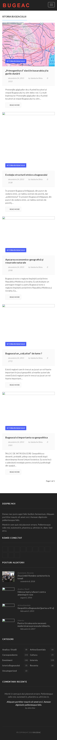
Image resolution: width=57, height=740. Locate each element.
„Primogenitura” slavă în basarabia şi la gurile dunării (26, 72)
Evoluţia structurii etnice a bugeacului (26, 174)
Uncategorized (9, 671)
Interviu (20, 620)
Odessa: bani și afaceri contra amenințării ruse (31, 593)
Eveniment (21, 573)
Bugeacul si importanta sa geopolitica (26, 437)
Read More (15, 105)
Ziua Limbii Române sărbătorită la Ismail (33, 577)
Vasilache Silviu (37, 78)
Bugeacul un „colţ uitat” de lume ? (23, 353)
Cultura (33, 655)
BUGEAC (37, 732)
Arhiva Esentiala (23, 605)
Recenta (30, 573)
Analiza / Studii (23, 589)
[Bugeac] (17, 5)
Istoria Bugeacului (16, 61)
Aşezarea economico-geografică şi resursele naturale (24, 261)
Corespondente (9, 655)
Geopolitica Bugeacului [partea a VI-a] (35, 608)
